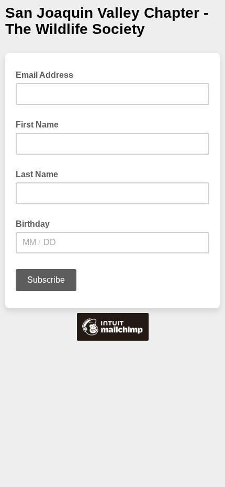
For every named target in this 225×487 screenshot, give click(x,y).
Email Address (48, 74)
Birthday (33, 223)
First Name (37, 124)
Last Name (37, 174)
